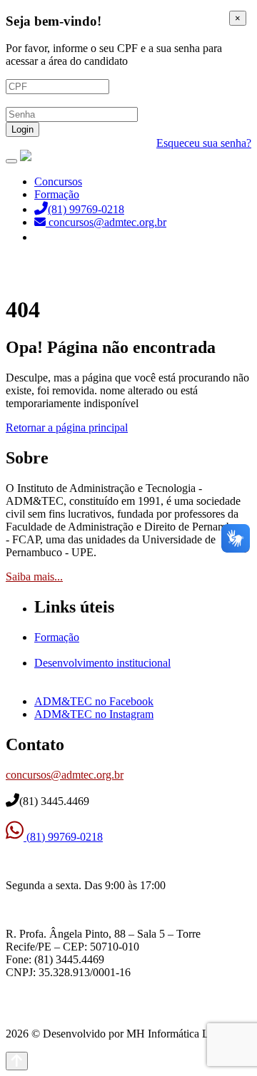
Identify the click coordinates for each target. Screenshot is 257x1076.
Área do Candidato (78, 237)
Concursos (58, 181)
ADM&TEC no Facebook (93, 701)
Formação (56, 194)
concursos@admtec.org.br (65, 775)
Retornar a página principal (67, 427)
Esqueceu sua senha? (203, 143)
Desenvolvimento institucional (102, 663)
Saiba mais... (34, 576)
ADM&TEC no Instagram (93, 714)
